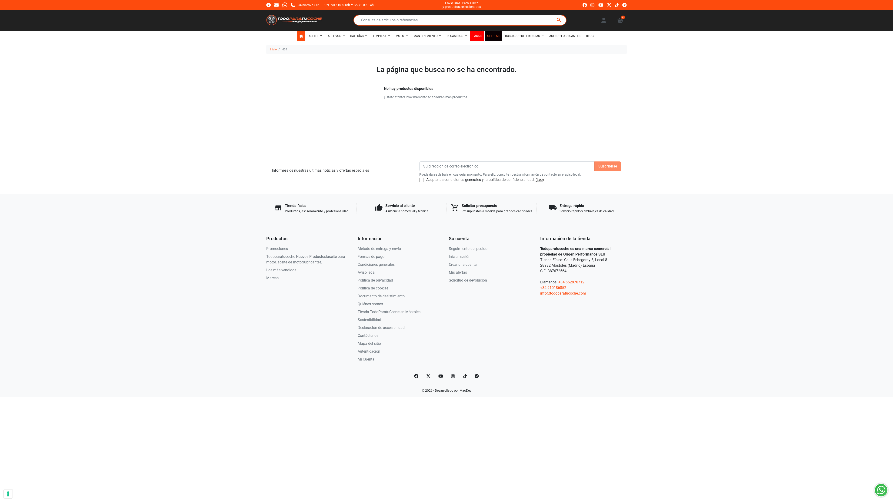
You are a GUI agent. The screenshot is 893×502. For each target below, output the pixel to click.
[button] (620, 20)
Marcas (272, 278)
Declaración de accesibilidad (381, 327)
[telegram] (624, 5)
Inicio (273, 49)
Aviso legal (367, 272)
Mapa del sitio (369, 343)
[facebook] (585, 5)
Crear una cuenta (463, 264)
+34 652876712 (571, 282)
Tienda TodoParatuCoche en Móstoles (389, 312)
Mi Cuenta (366, 359)
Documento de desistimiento (381, 296)
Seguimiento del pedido (468, 248)
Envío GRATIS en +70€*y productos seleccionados (462, 5)
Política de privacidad (375, 280)
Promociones (277, 248)
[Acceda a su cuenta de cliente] (603, 20)
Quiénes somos (370, 304)
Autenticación (369, 351)
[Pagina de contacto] (268, 5)
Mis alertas (458, 272)
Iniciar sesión (459, 256)
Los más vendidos (281, 270)
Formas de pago (371, 256)
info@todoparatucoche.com (563, 293)
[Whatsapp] (284, 5)
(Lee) (540, 179)
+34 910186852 (553, 287)
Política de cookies (373, 288)
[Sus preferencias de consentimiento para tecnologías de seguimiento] (8, 493)
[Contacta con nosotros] (276, 5)
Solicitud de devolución (468, 280)
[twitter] (609, 5)
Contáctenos (368, 335)
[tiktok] (617, 5)
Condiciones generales (376, 264)
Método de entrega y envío (379, 248)
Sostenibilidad (369, 320)
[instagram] (592, 5)
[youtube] (600, 5)
